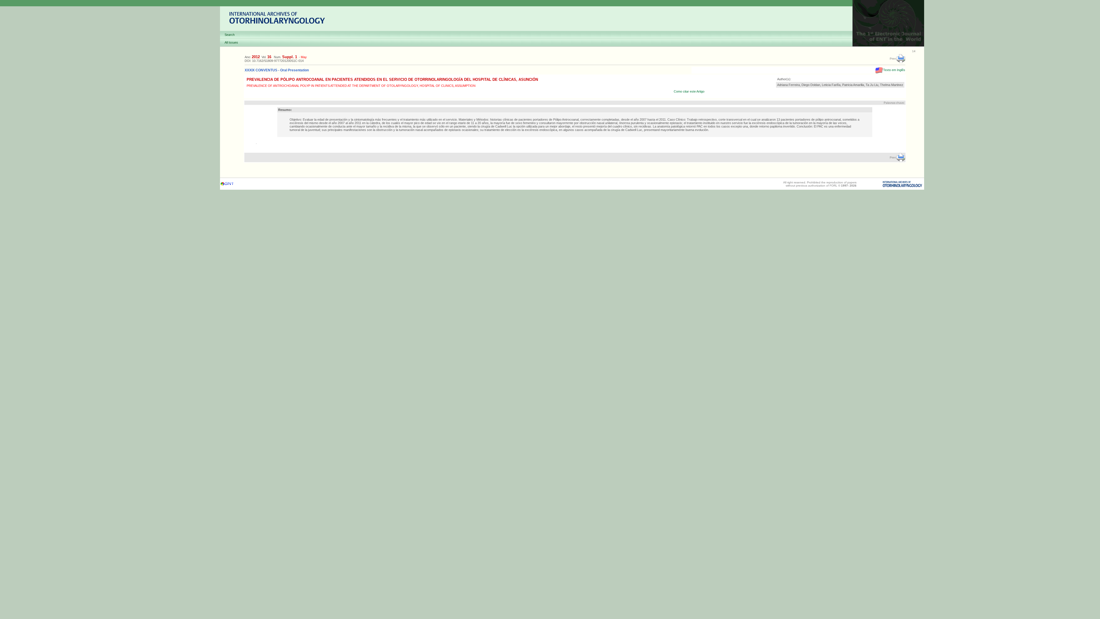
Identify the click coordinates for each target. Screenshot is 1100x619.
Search (230, 34)
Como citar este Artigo (689, 91)
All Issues (231, 42)
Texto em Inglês (894, 70)
